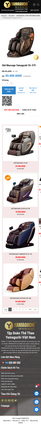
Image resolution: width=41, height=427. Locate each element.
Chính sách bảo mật (7, 381)
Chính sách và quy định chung (9, 379)
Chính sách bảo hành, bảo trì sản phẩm (12, 376)
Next (30, 309)
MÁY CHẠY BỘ (35, 10)
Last (35, 309)
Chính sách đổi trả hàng (8, 373)
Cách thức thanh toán (7, 389)
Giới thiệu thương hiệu (7, 10)
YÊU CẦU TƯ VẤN (33, 90)
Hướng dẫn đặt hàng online (9, 387)
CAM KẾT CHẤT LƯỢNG (8, 384)
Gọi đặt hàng (21, 90)
